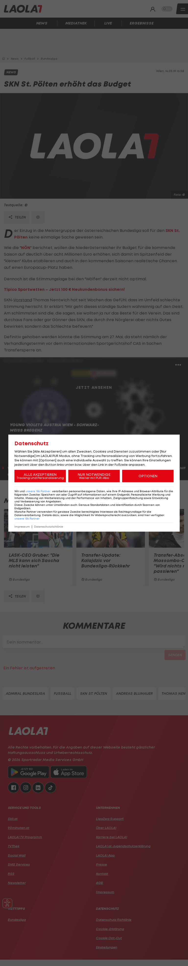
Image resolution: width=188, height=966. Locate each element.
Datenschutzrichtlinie (48, 526)
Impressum (22, 526)
